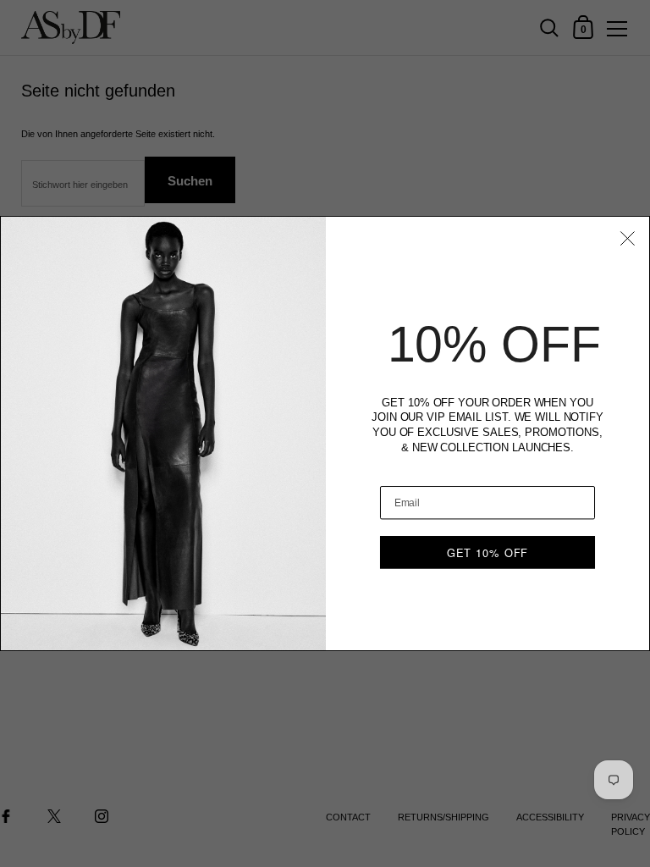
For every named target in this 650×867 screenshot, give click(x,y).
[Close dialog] (627, 238)
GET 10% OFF (487, 552)
